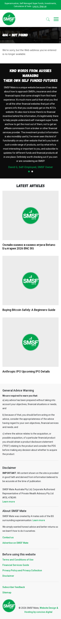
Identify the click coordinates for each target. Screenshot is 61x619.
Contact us (8, 537)
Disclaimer (8, 576)
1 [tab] (29, 171)
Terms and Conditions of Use (17, 559)
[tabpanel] (30, 127)
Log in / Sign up (39, 6)
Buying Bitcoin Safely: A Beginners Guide (28, 310)
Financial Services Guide (15, 565)
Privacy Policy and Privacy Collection (22, 570)
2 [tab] (32, 171)
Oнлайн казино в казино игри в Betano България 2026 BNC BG (28, 246)
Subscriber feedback (13, 587)
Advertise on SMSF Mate (15, 543)
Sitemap (6, 592)
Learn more (8, 501)
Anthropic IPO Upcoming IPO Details (26, 371)
